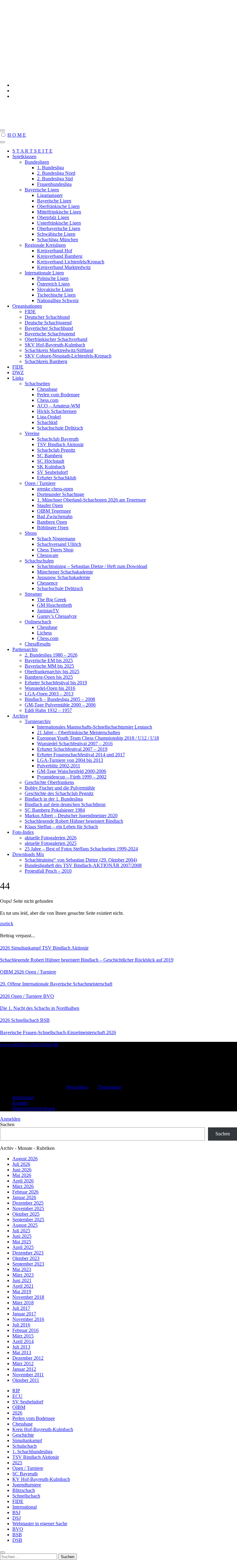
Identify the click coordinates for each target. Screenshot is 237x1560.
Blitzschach (23, 1490)
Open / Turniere (40, 483)
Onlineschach (38, 621)
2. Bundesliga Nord (56, 173)
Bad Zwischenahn (55, 516)
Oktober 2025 (26, 1214)
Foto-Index (23, 832)
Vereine (32, 433)
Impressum (23, 1097)
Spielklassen (24, 156)
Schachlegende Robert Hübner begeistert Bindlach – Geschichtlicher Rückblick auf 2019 (86, 959)
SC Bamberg (49, 455)
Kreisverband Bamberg (59, 256)
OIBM (7, 971)
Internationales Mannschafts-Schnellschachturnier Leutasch (94, 727)
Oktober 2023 (26, 1258)
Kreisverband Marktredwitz (64, 267)
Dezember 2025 (28, 1203)
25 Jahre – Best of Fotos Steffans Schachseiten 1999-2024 (81, 848)
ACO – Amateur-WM (58, 405)
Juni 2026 (21, 1169)
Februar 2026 (25, 1191)
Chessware (47, 555)
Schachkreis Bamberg (46, 361)
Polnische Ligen (53, 278)
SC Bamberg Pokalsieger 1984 (55, 810)
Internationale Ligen (44, 272)
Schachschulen (39, 560)
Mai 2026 (21, 1175)
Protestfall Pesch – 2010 (48, 871)
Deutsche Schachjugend (48, 322)
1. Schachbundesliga (32, 1451)
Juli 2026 (21, 1164)
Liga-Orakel (49, 416)
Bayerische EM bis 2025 (49, 660)
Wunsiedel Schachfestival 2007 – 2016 (75, 743)
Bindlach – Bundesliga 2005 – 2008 (60, 699)
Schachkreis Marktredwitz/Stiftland (59, 350)
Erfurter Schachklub (56, 477)
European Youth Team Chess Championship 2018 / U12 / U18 (98, 738)
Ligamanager (50, 195)
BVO (48, 996)
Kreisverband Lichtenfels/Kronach (70, 261)
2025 (17, 1462)
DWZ (18, 372)
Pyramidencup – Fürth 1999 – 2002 (71, 776)
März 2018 (23, 1302)
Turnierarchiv (38, 721)
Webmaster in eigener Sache (39, 1523)
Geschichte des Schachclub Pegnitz (59, 793)
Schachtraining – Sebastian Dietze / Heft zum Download (92, 566)
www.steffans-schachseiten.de (35, 107)
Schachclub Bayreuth (58, 439)
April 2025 (23, 1247)
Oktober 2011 (25, 1380)
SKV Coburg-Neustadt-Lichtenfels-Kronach (68, 355)
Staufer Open (50, 505)
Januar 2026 (24, 1197)
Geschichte (23, 1435)
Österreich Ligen (53, 283)
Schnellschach (25, 1020)
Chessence (47, 583)
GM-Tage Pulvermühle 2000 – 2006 (60, 704)
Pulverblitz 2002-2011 (58, 765)
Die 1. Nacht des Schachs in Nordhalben (39, 1008)
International (24, 1507)
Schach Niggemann (56, 538)
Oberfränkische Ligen (58, 206)
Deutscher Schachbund (47, 317)
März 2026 (23, 1186)
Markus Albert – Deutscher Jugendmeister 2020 (71, 815)
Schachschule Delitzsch (60, 427)
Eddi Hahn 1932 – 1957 (48, 710)
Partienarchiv (25, 649)
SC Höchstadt (50, 461)
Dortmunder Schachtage (60, 494)
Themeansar (109, 1087)
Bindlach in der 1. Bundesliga (54, 799)
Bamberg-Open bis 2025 (49, 677)
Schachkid (47, 422)
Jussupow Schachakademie (63, 577)
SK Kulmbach (51, 466)
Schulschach (24, 1446)
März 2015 (23, 1335)
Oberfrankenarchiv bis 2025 (52, 671)
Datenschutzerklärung (33, 1108)
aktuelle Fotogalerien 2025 (51, 843)
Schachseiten (37, 383)
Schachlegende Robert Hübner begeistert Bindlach (74, 821)
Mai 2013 (21, 1352)
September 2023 (28, 1263)
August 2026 (25, 1158)
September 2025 (28, 1219)
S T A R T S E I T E (32, 151)
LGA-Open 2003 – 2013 (49, 693)
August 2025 (25, 1225)
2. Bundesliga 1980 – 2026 (51, 655)
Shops (31, 533)
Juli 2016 (21, 1324)
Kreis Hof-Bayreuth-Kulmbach (42, 1429)
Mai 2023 (21, 1269)
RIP (16, 1390)
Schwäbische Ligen (56, 234)
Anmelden (10, 1119)
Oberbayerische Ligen (58, 228)
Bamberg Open (52, 522)
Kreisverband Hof (54, 250)
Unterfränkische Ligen (59, 223)
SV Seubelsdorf (52, 472)
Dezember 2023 (28, 1252)
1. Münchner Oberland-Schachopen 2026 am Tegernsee (91, 499)
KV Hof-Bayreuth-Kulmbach (41, 1479)
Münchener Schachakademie (65, 571)
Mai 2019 (21, 1291)
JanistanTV (48, 610)
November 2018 (28, 1297)
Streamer (33, 594)
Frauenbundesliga (54, 184)
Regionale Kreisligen (45, 245)
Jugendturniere (26, 1484)
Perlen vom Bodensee (58, 394)
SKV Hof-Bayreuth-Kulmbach (55, 344)
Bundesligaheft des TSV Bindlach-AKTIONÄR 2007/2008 (83, 865)
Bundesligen (37, 162)
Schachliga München (57, 239)
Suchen (7, 1124)
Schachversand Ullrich (59, 544)
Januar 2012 (24, 1369)
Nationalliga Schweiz (58, 300)
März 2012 (23, 1363)
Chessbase (47, 389)
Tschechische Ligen (56, 295)
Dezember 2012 (28, 1358)
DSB (17, 1540)
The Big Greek (51, 599)
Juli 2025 (21, 1230)
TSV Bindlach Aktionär (60, 444)
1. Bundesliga (50, 167)
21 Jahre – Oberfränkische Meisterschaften (78, 732)
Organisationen (27, 306)
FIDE (30, 311)
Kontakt (20, 1103)
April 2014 (23, 1341)
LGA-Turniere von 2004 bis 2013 (70, 760)
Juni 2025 (21, 1236)
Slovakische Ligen (55, 289)
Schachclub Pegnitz (56, 450)
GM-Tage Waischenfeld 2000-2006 (71, 771)
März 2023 (23, 1275)
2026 (5, 947)
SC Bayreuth (25, 1473)
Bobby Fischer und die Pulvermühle (60, 787)
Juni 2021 (21, 1280)
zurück (6, 923)
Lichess (44, 632)
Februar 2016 (25, 1330)
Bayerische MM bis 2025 (49, 666)
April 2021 (23, 1286)
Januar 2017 (24, 1313)
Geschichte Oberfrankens (49, 782)
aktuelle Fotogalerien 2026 (51, 837)
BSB (45, 1020)
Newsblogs (77, 1087)
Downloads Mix (28, 854)
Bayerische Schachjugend (50, 333)
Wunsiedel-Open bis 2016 (50, 688)
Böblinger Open (53, 527)
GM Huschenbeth (54, 605)
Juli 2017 (21, 1308)
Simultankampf (26, 947)
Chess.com (47, 400)
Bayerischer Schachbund (49, 328)
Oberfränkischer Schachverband (56, 339)
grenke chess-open (55, 488)
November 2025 (28, 1208)
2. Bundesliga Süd (55, 178)
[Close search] (2, 1552)
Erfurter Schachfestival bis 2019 (56, 682)
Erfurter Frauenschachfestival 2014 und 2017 (81, 754)
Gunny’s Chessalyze (57, 616)
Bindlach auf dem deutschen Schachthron (65, 804)
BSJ (16, 1512)
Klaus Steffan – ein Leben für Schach (61, 826)
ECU (17, 1396)
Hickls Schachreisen (57, 411)
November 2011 (28, 1374)
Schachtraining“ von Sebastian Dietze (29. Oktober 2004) (81, 859)
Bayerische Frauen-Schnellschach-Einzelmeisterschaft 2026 (58, 1032)
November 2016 (28, 1319)
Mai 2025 (21, 1241)
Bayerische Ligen (42, 189)
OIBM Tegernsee (54, 511)
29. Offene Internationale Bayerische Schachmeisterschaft (56, 983)
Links (17, 378)
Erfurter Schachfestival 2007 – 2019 (72, 749)
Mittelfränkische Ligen (59, 211)
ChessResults (38, 643)
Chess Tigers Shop (55, 549)
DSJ (16, 1518)
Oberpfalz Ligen (53, 217)
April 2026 (23, 1180)
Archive (20, 715)
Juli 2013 (21, 1347)
